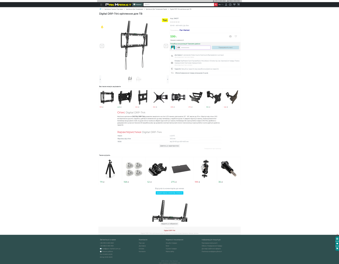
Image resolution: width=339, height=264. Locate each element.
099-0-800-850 (220, 1)
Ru (222, 4)
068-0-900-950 (234, 1)
